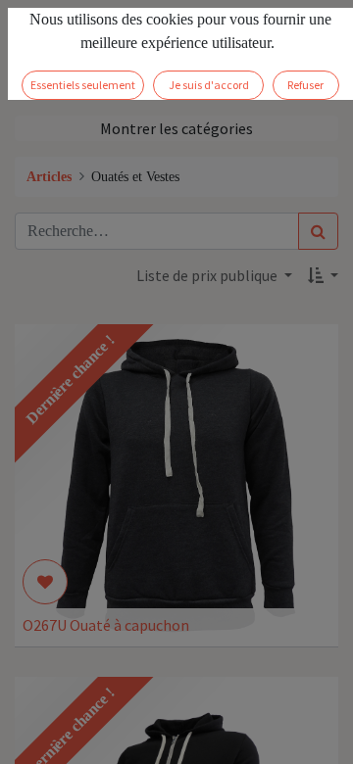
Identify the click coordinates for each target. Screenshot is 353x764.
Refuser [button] (305, 84)
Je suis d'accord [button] (209, 84)
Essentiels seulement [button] (82, 84)
